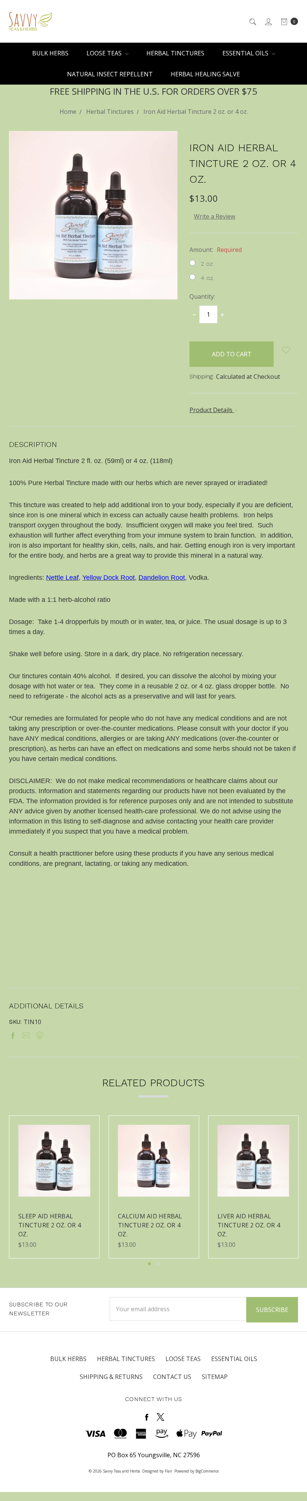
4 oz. (207, 277)
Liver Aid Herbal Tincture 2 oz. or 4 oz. (249, 1225)
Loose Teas (104, 53)
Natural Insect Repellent (110, 74)
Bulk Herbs (50, 53)
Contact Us (172, 1377)
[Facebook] (12, 1035)
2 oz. (207, 263)
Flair (168, 1471)
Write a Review (214, 216)
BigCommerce (207, 1471)
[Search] (252, 21)
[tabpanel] (54, 1186)
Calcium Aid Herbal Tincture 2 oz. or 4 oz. (150, 1225)
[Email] (26, 1035)
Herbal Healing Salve (205, 74)
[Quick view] (85, 1129)
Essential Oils (246, 53)
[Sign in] (268, 21)
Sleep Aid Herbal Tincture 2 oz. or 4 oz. (49, 1225)
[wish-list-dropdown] (286, 350)
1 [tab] (149, 1263)
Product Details (211, 410)
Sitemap (215, 1377)
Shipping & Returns (111, 1377)
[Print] (39, 1035)
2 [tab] (157, 1263)
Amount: (215, 250)
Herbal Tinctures (175, 53)
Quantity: (202, 296)
